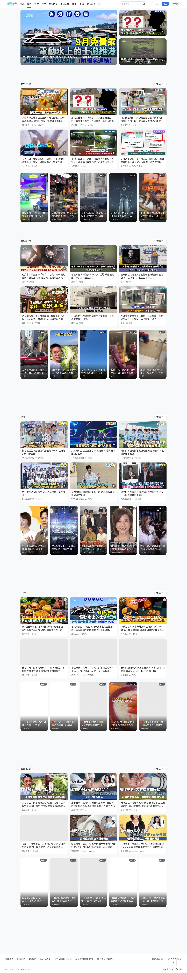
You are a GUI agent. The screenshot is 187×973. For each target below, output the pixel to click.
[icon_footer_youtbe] (180, 969)
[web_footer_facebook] (172, 969)
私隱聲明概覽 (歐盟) (84, 959)
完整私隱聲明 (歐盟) (63, 959)
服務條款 (32, 959)
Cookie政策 (45, 959)
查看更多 (160, 84)
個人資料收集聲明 (105, 959)
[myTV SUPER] (177, 4)
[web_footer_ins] (176, 969)
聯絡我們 (21, 959)
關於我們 (9, 959)
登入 (165, 4)
